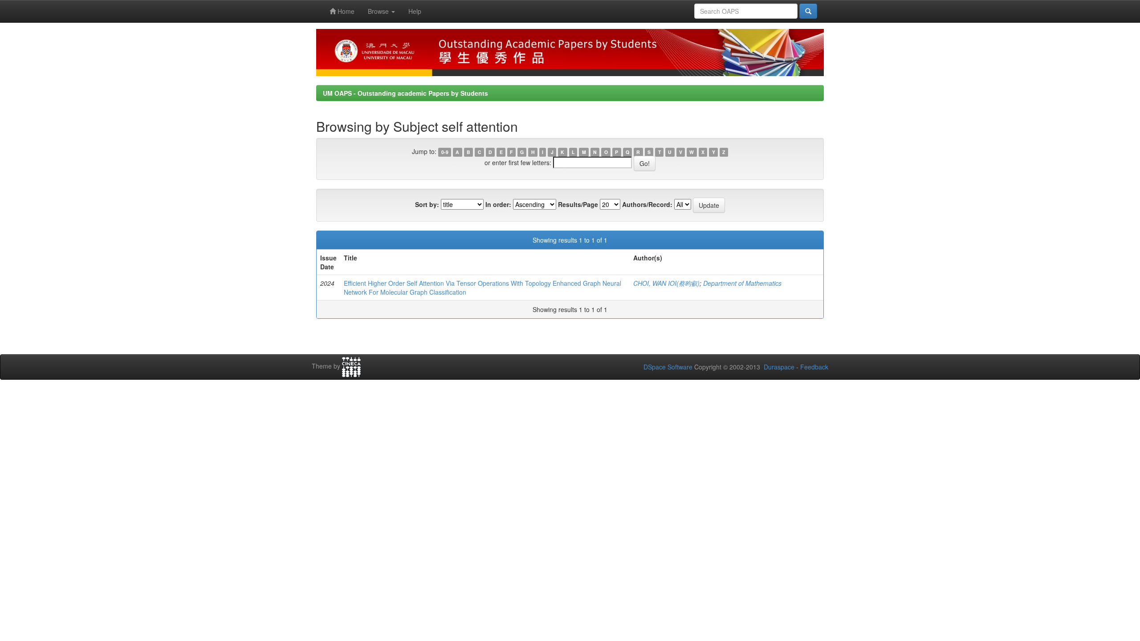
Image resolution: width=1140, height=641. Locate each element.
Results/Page (578, 204)
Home (345, 11)
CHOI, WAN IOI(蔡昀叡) (666, 283)
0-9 (444, 152)
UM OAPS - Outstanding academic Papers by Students (405, 93)
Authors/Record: (647, 204)
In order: (498, 204)
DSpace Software (667, 366)
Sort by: (427, 204)
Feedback (814, 366)
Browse (379, 11)
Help (414, 11)
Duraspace (779, 366)
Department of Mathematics (742, 283)
